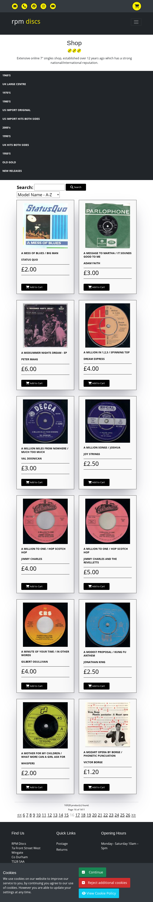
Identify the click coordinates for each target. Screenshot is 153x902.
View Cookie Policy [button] (101, 893)
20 (94, 814)
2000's (6, 127)
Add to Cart (36, 287)
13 (55, 814)
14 (61, 814)
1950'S (6, 153)
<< (19, 814)
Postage (62, 844)
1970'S (6, 92)
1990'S (6, 136)
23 (111, 814)
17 (77, 814)
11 (44, 814)
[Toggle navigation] (136, 22)
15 (66, 814)
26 (128, 814)
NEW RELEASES (12, 171)
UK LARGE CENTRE (14, 84)
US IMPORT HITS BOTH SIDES (21, 119)
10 (38, 814)
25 (122, 814)
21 (100, 814)
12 (49, 814)
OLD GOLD (9, 162)
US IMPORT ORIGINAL (16, 110)
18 (83, 814)
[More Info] (45, 225)
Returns (62, 850)
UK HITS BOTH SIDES (15, 145)
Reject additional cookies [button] (107, 882)
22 (105, 814)
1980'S (6, 101)
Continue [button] (95, 872)
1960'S (6, 75)
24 (117, 814)
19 (89, 814)
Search (77, 187)
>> (133, 814)
